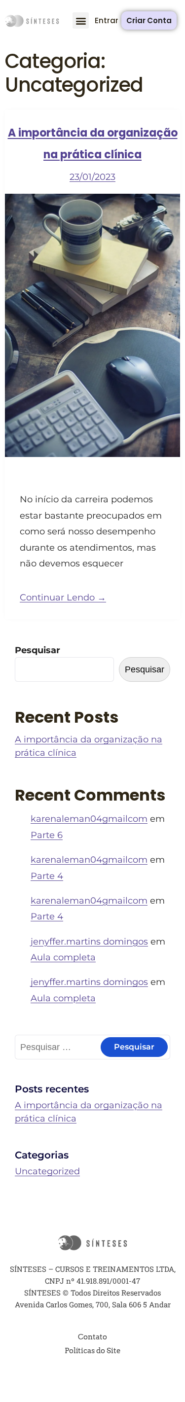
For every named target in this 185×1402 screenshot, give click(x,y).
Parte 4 (47, 876)
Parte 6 (47, 835)
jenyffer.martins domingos (89, 941)
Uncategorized (47, 1171)
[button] (81, 20)
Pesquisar (37, 650)
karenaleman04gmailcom (89, 818)
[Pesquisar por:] (92, 1047)
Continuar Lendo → (63, 597)
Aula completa (63, 957)
